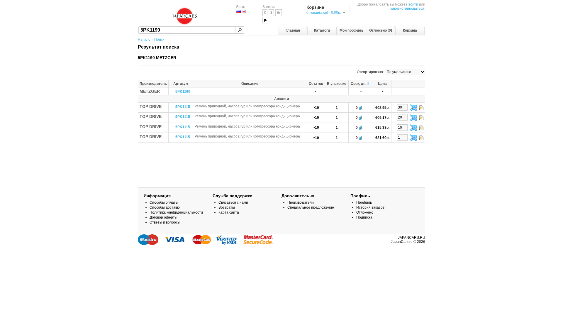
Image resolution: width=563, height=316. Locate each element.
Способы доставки (165, 207)
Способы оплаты (164, 202)
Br (278, 13)
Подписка (364, 217)
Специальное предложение (310, 207)
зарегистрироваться (407, 8)
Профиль (364, 202)
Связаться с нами (233, 202)
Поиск (159, 39)
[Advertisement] (281, 162)
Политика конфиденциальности (176, 212)
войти (413, 4)
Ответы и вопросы (165, 222)
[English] (244, 11)
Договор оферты (163, 217)
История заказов (370, 207)
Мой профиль (351, 30)
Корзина (410, 30)
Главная (293, 30)
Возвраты (226, 207)
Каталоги (322, 30)
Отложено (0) (380, 30)
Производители (300, 202)
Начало (144, 39)
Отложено (364, 212)
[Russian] (238, 11)
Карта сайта (228, 212)
